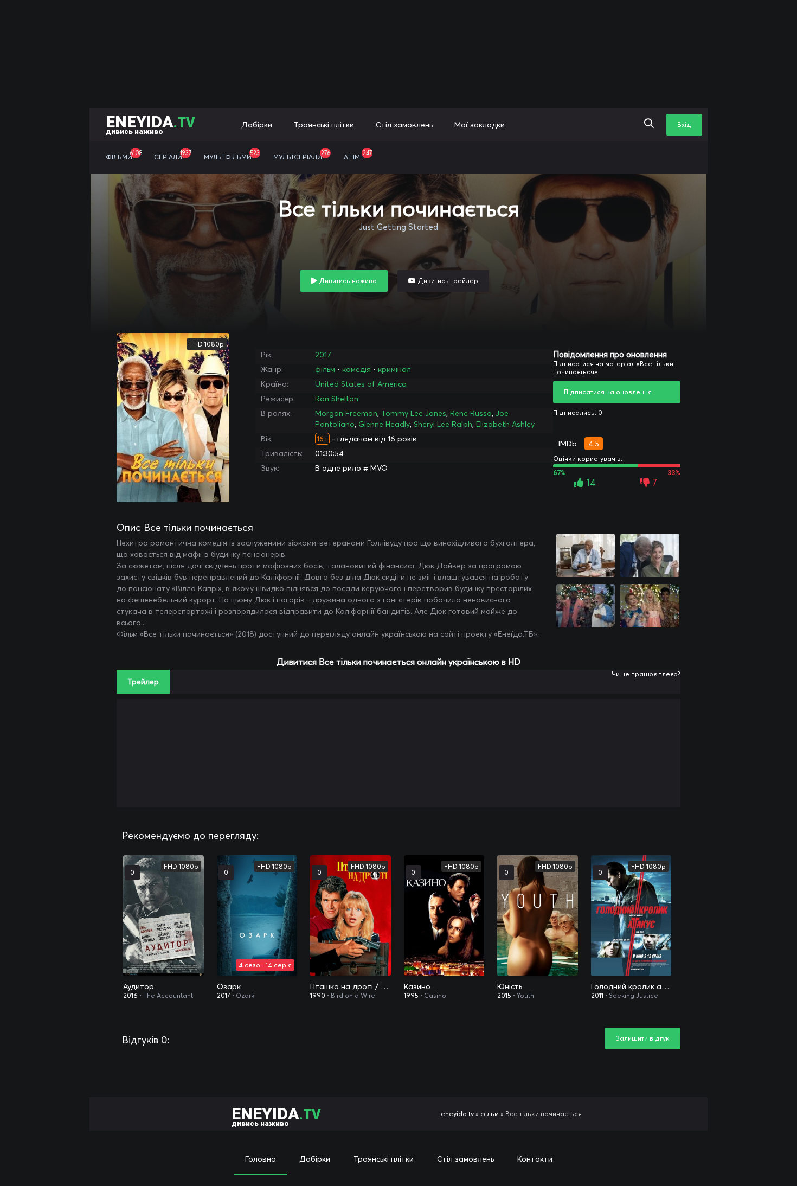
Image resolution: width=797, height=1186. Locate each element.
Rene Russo (471, 413)
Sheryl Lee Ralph (443, 424)
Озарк (229, 986)
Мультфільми (232, 155)
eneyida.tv (457, 1114)
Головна (260, 1159)
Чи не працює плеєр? (646, 674)
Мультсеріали (301, 155)
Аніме (358, 155)
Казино (417, 986)
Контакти (534, 1159)
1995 (411, 995)
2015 (504, 995)
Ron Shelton (336, 398)
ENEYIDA (150, 124)
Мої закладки (479, 125)
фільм (325, 369)
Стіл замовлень (404, 125)
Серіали (172, 155)
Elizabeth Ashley (505, 424)
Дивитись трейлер (447, 281)
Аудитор (138, 986)
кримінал (394, 369)
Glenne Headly (384, 424)
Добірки (256, 125)
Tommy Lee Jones (413, 413)
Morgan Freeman (346, 413)
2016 (130, 995)
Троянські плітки (324, 125)
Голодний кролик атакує (631, 986)
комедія (356, 369)
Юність (509, 986)
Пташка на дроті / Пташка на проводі (350, 986)
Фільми (124, 155)
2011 (597, 995)
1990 (317, 995)
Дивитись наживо (347, 281)
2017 (323, 355)
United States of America (361, 384)
